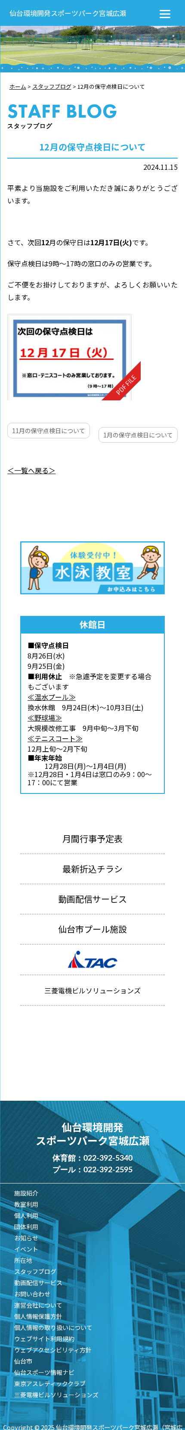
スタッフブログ (35, 1271)
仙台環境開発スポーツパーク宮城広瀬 (67, 13)
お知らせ (26, 1237)
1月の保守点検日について (138, 435)
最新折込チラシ (92, 868)
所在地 (23, 1260)
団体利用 (26, 1226)
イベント (26, 1249)
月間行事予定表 (92, 838)
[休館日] (74, 357)
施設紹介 (26, 1193)
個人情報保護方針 (38, 1316)
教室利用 (26, 1204)
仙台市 (23, 1361)
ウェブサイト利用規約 (44, 1338)
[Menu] (165, 13)
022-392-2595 (108, 1170)
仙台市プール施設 (92, 929)
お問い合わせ (32, 1293)
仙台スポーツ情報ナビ (44, 1372)
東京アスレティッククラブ (50, 1383)
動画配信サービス (92, 899)
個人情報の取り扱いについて (53, 1327)
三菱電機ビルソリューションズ (56, 1394)
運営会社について (38, 1305)
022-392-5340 (108, 1158)
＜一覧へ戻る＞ (31, 470)
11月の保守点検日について (48, 430)
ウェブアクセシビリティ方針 (53, 1350)
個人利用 (26, 1215)
